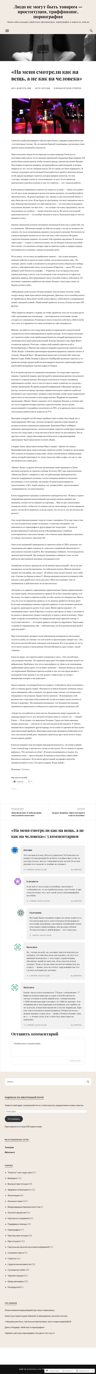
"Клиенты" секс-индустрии (20, 1172)
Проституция (14, 1241)
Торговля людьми (16, 1275)
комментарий (75, 1061)
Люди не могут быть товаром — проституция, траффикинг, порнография (48, 11)
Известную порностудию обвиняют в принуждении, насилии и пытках (36, 1316)
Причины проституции (18, 1235)
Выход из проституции (18, 1184)
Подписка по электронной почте (24, 1097)
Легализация (13, 1195)
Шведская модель (16, 1281)
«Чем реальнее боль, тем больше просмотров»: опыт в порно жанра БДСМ (38, 1321)
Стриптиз (76, 88)
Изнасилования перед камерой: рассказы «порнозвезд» (30, 1310)
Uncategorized (14, 1287)
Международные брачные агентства (24, 1207)
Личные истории (63, 88)
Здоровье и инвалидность (19, 1189)
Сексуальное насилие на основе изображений (28, 1247)
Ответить (77, 869)
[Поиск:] (48, 1081)
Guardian (25, 769)
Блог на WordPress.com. (30, 1369)
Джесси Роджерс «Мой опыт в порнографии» (25, 1327)
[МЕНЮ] (7, 31)
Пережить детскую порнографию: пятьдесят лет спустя (30, 1333)
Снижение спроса (16, 1252)
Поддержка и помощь (17, 1224)
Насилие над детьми (17, 1212)
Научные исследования (18, 1218)
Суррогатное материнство (19, 1264)
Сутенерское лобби (16, 1270)
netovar (46, 88)
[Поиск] (89, 31)
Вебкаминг (12, 1178)
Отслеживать (14, 1119)
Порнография (14, 1230)
